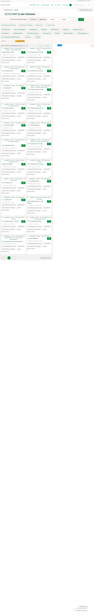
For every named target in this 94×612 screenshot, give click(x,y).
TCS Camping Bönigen (33, 181)
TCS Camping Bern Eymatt (34, 221)
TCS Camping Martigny (33, 125)
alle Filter (38, 37)
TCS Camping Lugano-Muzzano (35, 108)
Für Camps (65, 5)
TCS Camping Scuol (7, 182)
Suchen (92, 5)
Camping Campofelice (7, 164)
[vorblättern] (22, 49)
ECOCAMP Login (81, 0)
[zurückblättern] (4, 49)
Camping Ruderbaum (32, 238)
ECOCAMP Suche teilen (45, 257)
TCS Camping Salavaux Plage (35, 89)
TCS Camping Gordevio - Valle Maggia (35, 202)
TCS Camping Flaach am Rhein (35, 52)
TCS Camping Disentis (7, 70)
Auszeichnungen (45, 5)
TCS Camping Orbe (7, 199)
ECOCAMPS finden (34, 5)
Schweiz (10, 41)
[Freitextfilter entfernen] (89, 5)
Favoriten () (81, 610)
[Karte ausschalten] (92, 45)
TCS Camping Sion (6, 88)
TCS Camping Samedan (8, 125)
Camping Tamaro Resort (8, 52)
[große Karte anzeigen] (55, 50)
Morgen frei (43, 19)
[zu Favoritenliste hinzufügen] (3, 49)
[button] (4, 258)
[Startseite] (2, 10)
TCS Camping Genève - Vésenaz (10, 221)
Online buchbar (51, 25)
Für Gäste (57, 5)
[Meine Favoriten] (70, 5)
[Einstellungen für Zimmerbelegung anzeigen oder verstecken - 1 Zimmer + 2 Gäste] (74, 19)
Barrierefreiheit (83, 606)
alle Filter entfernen (20, 41)
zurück (60, 45)
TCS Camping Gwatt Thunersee (35, 164)
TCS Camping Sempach (8, 108)
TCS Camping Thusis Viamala (35, 70)
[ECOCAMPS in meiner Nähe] (55, 53)
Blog (52, 5)
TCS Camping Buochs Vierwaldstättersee (12, 241)
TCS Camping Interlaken (8, 145)
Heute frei (33, 19)
